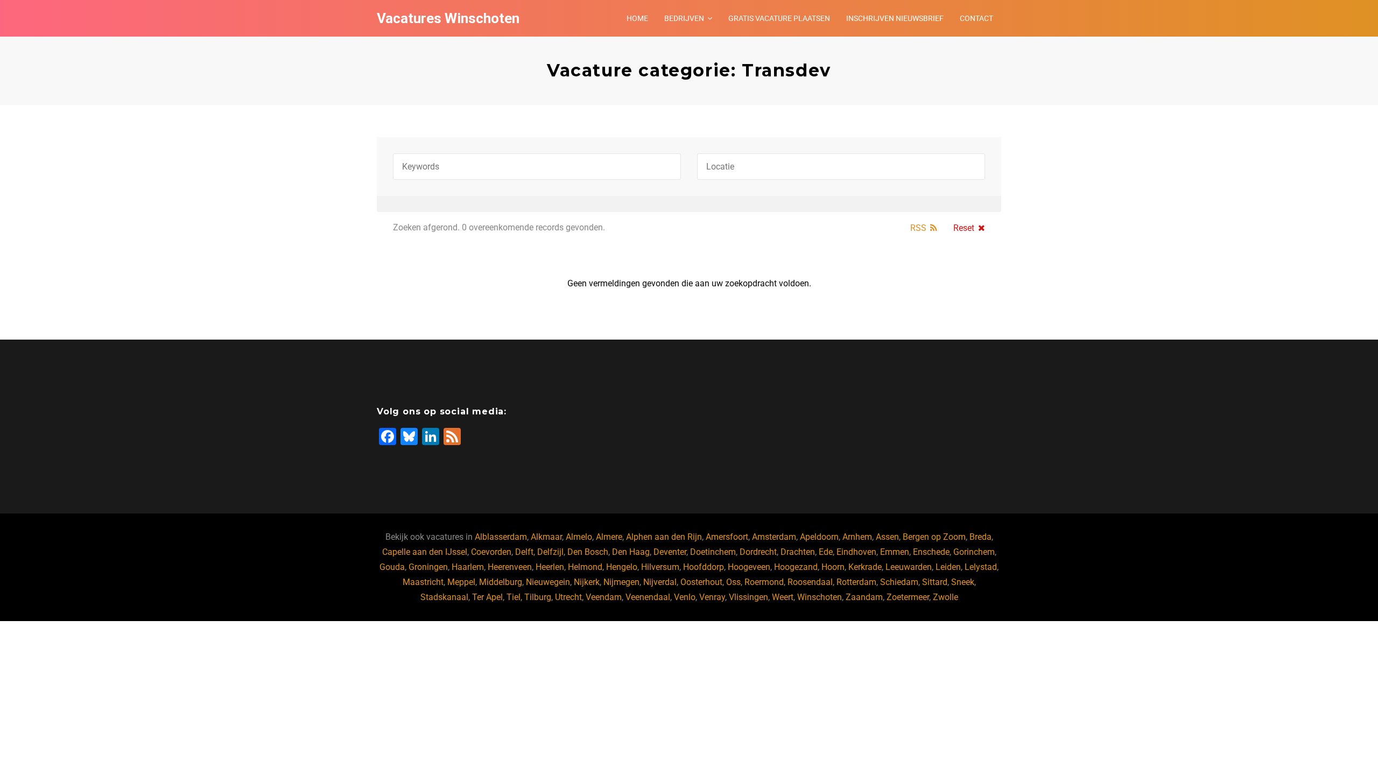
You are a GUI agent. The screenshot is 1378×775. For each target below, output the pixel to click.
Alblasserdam (501, 537)
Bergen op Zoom (934, 537)
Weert (782, 597)
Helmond (585, 567)
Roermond (764, 582)
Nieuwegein (548, 582)
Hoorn (833, 567)
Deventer (669, 552)
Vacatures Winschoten (448, 18)
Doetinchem (713, 552)
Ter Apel (487, 597)
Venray (712, 597)
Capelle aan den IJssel (424, 552)
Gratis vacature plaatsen (779, 18)
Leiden (948, 567)
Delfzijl (550, 552)
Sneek (962, 582)
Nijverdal (660, 582)
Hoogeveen (749, 567)
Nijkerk (587, 582)
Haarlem (468, 567)
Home (637, 18)
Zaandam (864, 597)
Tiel (514, 597)
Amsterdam (774, 537)
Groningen (428, 567)
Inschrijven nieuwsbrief (895, 18)
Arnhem (857, 537)
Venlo (684, 597)
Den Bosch (587, 552)
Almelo (579, 537)
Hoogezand (796, 567)
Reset (963, 228)
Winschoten (819, 597)
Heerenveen (510, 567)
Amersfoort (727, 537)
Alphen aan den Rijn (664, 537)
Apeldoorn (819, 537)
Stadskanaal (444, 597)
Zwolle (945, 597)
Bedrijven (684, 18)
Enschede (931, 552)
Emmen (894, 552)
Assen (887, 537)
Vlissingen (748, 597)
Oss (733, 582)
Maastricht (423, 582)
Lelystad (981, 567)
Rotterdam (856, 582)
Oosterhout (701, 582)
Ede (826, 552)
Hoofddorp (703, 567)
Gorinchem (974, 552)
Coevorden (491, 552)
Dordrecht (758, 552)
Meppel (461, 582)
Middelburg (500, 582)
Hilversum (660, 567)
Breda (980, 537)
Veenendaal (647, 597)
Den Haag (631, 552)
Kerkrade (865, 567)
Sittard (934, 582)
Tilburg (537, 597)
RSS (918, 228)
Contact (976, 18)
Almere (609, 537)
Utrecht (568, 597)
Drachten (798, 552)
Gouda (392, 567)
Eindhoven (856, 552)
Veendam (604, 597)
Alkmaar (546, 537)
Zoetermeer (908, 597)
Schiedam (899, 582)
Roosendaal (810, 582)
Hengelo (621, 567)
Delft (524, 552)
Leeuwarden (908, 567)
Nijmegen (621, 582)
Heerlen (550, 567)
